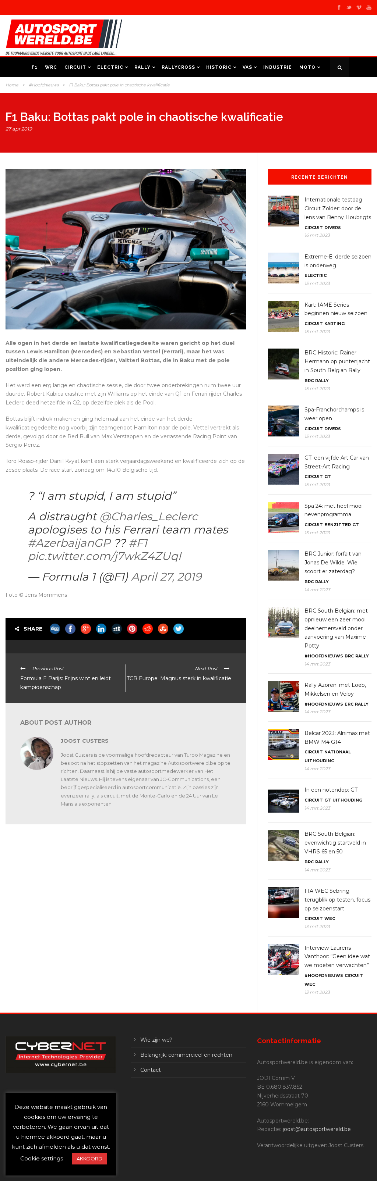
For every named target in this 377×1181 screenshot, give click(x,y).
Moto (307, 67)
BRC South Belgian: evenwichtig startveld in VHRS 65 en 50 (335, 843)
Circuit (75, 67)
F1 (35, 67)
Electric (110, 67)
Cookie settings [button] (41, 1158)
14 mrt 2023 (317, 589)
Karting (334, 323)
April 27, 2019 (166, 577)
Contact (150, 1070)
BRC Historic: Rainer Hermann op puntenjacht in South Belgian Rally (337, 361)
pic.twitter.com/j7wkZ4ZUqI (104, 556)
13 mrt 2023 (317, 926)
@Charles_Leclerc (148, 516)
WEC (329, 918)
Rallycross (178, 67)
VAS (247, 67)
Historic (219, 67)
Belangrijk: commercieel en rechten (186, 1055)
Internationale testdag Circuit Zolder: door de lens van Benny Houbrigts (337, 208)
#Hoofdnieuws (44, 85)
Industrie (277, 67)
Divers (332, 227)
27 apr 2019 (19, 129)
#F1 (137, 543)
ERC (349, 704)
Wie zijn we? (156, 1040)
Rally (142, 67)
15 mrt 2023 (317, 283)
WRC (51, 67)
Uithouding (319, 760)
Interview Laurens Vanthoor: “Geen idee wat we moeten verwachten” (337, 957)
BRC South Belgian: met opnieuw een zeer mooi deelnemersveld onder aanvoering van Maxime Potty (336, 628)
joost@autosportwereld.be (317, 1129)
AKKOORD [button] (89, 1159)
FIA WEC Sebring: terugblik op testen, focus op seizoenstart (337, 900)
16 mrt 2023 (317, 235)
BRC (309, 380)
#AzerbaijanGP (69, 543)
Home (12, 85)
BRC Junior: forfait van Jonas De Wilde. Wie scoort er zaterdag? (333, 562)
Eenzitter (337, 524)
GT (327, 476)
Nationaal (337, 751)
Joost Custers (85, 741)
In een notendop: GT (330, 789)
